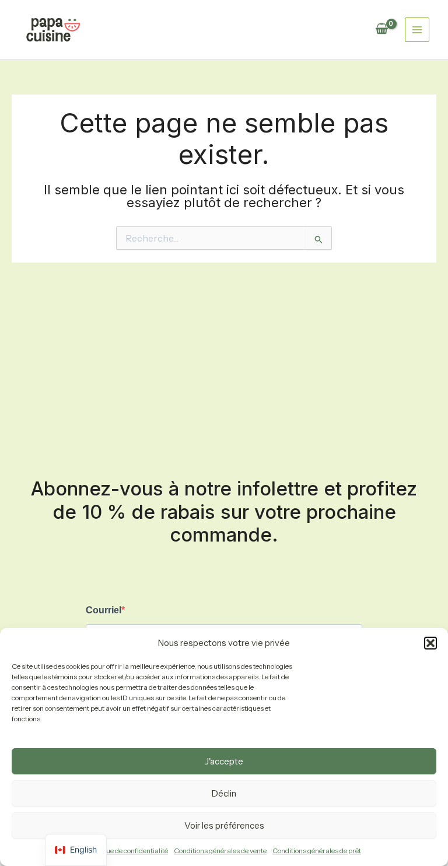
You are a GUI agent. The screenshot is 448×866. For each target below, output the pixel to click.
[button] (430, 643)
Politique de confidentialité (127, 850)
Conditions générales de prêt (316, 850)
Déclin (224, 793)
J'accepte (224, 761)
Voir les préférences (224, 825)
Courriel (103, 610)
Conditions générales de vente (220, 850)
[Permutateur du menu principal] (417, 30)
